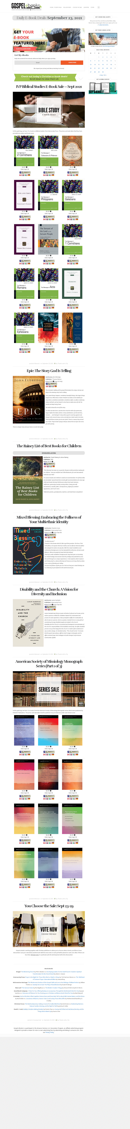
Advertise (86, 7)
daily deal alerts (103, 25)
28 (94, 72)
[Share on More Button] (62, 359)
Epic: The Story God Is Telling (49, 370)
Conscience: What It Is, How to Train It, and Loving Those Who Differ (45, 998)
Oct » (105, 75)
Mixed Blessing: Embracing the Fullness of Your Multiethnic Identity (49, 519)
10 (107, 61)
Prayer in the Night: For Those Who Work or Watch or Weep (42, 977)
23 (103, 68)
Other (92, 7)
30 (103, 72)
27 (90, 72)
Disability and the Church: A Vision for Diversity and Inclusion (49, 591)
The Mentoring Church (27, 972)
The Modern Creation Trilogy (53, 988)
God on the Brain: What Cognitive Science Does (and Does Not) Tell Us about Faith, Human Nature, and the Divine (52, 996)
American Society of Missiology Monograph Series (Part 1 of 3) (48, 663)
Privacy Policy (49, 1032)
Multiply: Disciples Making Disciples (33, 1009)
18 (111, 64)
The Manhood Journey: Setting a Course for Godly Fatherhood (43, 1004)
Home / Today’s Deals (56, 7)
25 (111, 68)
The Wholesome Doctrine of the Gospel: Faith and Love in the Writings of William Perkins (53, 982)
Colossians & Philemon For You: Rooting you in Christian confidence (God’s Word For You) (47, 993)
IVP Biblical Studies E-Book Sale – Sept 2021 (49, 86)
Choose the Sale (77, 7)
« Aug (101, 75)
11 (111, 61)
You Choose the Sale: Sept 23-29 (48, 906)
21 (94, 68)
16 (103, 64)
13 (90, 64)
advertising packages (108, 46)
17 (107, 64)
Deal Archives (67, 7)
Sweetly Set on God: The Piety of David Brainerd (46, 984)
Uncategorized (37, 1020)
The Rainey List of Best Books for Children (49, 446)
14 (94, 64)
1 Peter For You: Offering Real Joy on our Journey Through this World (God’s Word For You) (53, 991)
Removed (37, 363)
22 (98, 68)
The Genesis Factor (27, 988)
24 (107, 68)
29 (98, 72)
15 (98, 64)
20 (90, 68)
